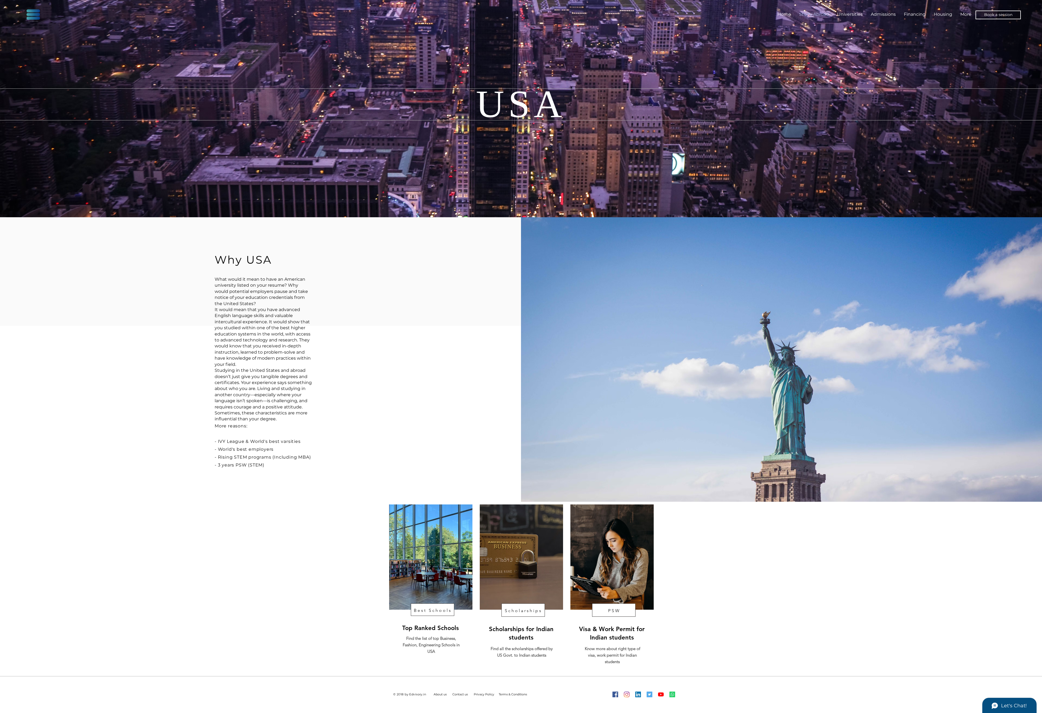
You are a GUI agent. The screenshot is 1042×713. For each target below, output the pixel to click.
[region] (430, 583)
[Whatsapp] (672, 694)
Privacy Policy (484, 694)
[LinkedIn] (638, 694)
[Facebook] (615, 694)
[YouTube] (661, 694)
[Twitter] (649, 694)
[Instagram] (627, 694)
